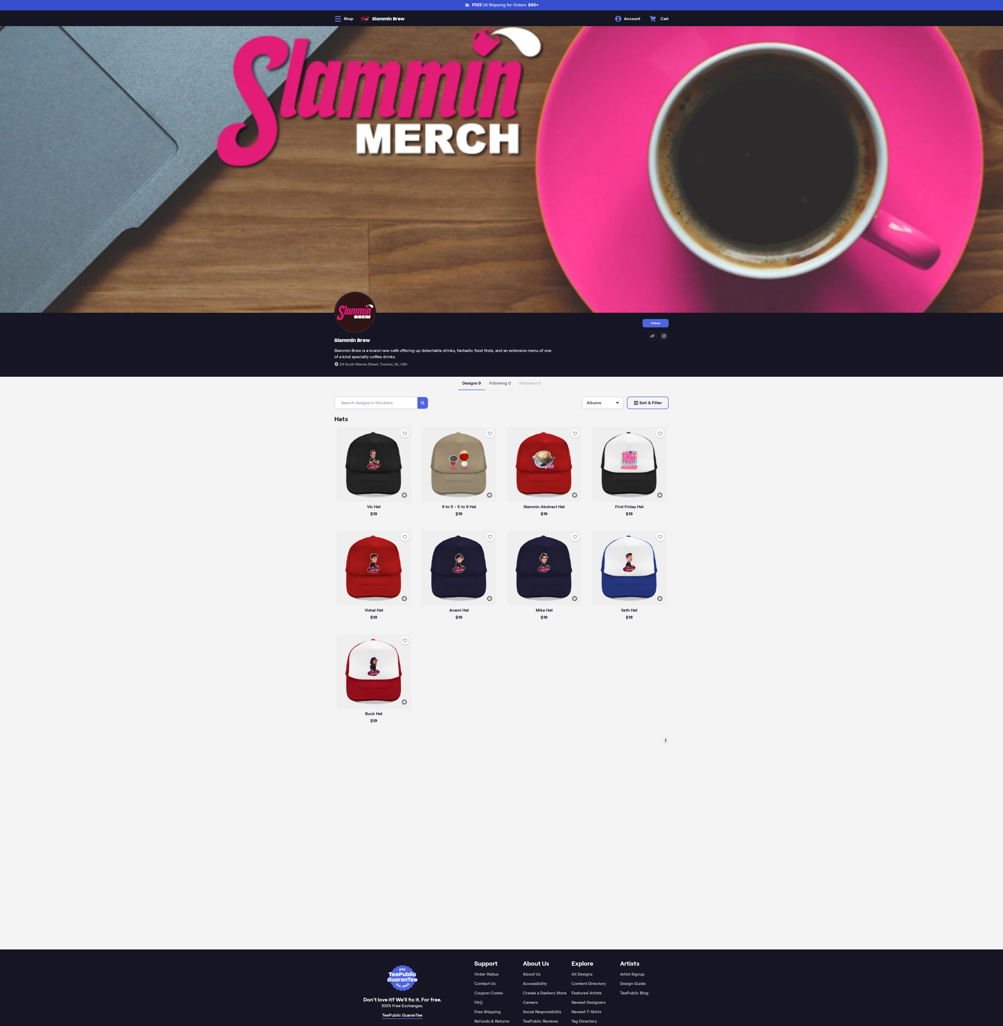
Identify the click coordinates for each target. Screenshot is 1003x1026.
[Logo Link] (365, 19)
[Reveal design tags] (404, 495)
